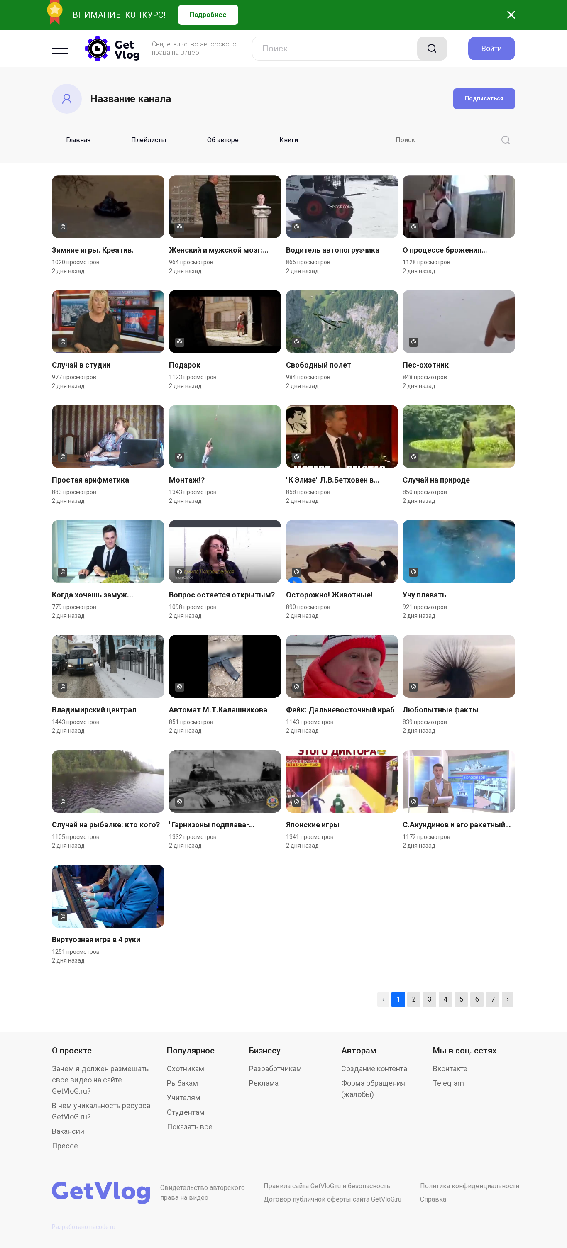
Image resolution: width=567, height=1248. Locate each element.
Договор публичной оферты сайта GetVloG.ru (332, 1199)
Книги (288, 140)
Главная (78, 140)
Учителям (183, 1097)
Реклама (264, 1083)
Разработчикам (275, 1068)
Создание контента (374, 1068)
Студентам (186, 1112)
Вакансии (68, 1131)
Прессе (65, 1145)
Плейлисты (148, 140)
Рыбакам (182, 1083)
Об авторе (223, 140)
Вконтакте (450, 1068)
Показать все (190, 1126)
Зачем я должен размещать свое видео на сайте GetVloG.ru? (100, 1079)
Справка (433, 1199)
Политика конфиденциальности (469, 1186)
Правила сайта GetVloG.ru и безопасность (327, 1186)
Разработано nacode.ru (83, 1227)
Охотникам (185, 1068)
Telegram (448, 1083)
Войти (491, 48)
